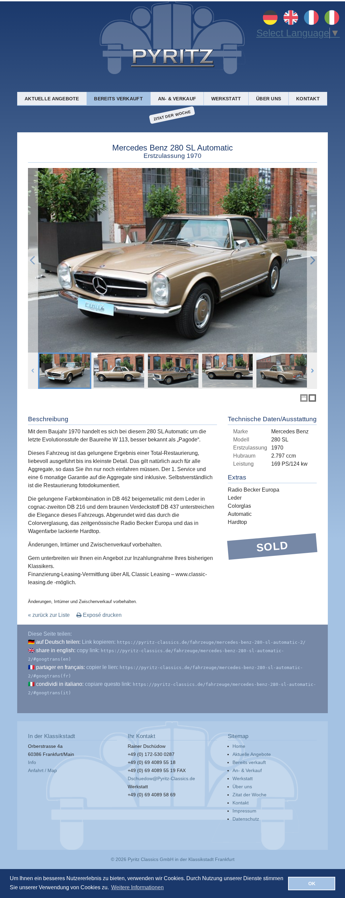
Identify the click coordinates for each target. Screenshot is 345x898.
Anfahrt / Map (42, 770)
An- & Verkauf (177, 98)
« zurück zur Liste (49, 615)
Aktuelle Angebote (52, 98)
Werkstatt (226, 98)
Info (32, 762)
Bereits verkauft (118, 98)
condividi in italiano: (60, 684)
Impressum (244, 810)
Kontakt (308, 98)
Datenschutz (245, 819)
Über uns (268, 98)
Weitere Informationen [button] (137, 887)
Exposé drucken (102, 615)
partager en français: (60, 667)
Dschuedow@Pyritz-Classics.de (161, 778)
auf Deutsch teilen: (58, 642)
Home (238, 746)
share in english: (55, 650)
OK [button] (311, 883)
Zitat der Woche (172, 115)
